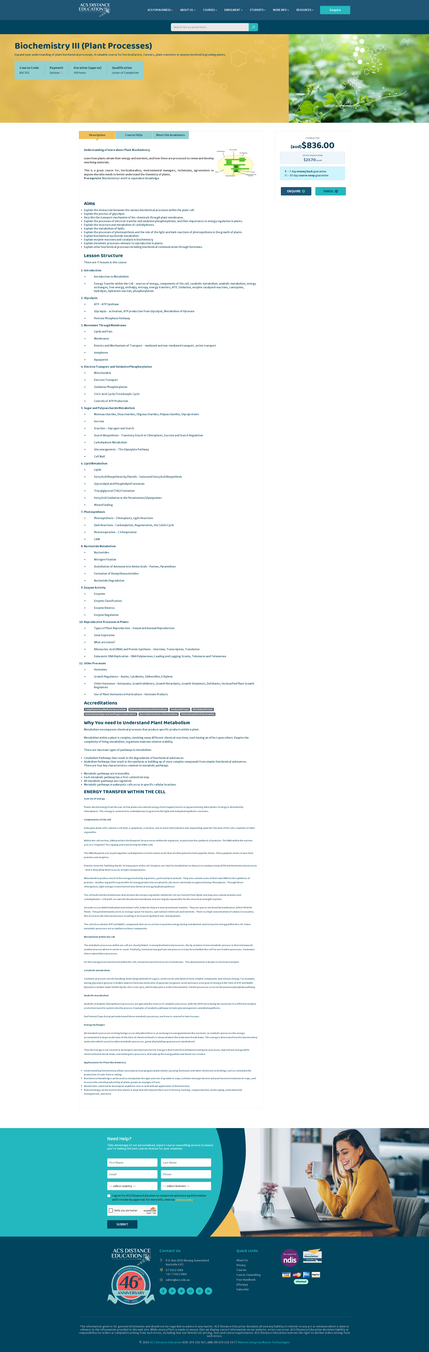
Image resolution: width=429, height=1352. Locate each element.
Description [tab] (97, 135)
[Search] (253, 27)
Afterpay (242, 1284)
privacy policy (184, 1199)
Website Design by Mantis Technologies (263, 1342)
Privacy (241, 1265)
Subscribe (242, 1289)
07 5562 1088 (174, 1270)
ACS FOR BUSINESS (159, 10)
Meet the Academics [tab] (170, 135)
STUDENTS (257, 10)
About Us (242, 1260)
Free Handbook (245, 1279)
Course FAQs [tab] (133, 135)
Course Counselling (248, 1274)
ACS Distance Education (166, 1342)
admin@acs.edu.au (178, 1279)
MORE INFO (280, 10)
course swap (307, 175)
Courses (241, 1270)
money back (305, 171)
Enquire (335, 10)
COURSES (209, 10)
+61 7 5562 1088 (176, 1274)
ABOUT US (187, 10)
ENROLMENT (232, 10)
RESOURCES (303, 10)
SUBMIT (122, 1224)
